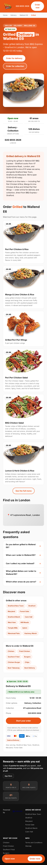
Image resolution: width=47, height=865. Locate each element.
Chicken (11, 651)
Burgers (27, 657)
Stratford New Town (16, 606)
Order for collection (15, 66)
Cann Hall (28, 617)
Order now (37, 6)
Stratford (31, 606)
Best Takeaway (14, 668)
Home (5, 15)
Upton (24, 628)
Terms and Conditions (33, 843)
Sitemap (28, 846)
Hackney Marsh (30, 633)
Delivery (14, 15)
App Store (8, 776)
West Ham (12, 622)
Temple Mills (13, 628)
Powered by (6, 811)
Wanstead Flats (14, 633)
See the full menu (24, 491)
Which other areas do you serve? (21, 581)
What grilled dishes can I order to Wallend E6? (21, 572)
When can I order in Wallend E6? (20, 555)
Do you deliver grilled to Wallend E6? (20, 546)
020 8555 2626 (22, 6)
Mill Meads (25, 622)
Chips (27, 662)
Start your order (23, 721)
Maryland (11, 611)
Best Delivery (29, 668)
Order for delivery (14, 58)
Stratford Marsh (14, 617)
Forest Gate (24, 611)
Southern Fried (13, 657)
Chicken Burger (14, 662)
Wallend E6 (24, 15)
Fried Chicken (24, 651)
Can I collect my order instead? (20, 563)
